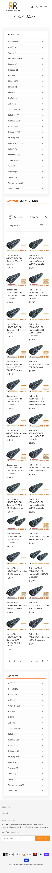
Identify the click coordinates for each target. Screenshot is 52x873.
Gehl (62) (11, 711)
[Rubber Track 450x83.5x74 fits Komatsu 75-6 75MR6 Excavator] (39, 278)
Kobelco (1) (12, 734)
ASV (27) (11, 683)
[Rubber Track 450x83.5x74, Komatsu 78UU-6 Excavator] (39, 623)
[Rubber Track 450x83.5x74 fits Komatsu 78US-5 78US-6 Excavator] (39, 385)
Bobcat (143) (13, 689)
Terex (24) (12, 774)
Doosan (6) (12, 64)
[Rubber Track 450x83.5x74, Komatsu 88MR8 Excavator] (39, 522)
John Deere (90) (14, 109)
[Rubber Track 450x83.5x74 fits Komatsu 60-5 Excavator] (16, 385)
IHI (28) (11, 717)
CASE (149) (12, 694)
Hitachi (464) (13, 81)
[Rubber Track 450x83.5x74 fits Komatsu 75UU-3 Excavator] (16, 244)
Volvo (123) (12, 177)
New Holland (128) (15, 143)
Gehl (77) (11, 75)
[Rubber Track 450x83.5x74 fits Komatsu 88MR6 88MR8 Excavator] (39, 488)
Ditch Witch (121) (15, 58)
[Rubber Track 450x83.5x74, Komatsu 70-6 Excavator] (39, 591)
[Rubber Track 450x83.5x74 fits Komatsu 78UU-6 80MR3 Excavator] (39, 244)
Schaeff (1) (12, 149)
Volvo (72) (12, 779)
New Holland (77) (15, 762)
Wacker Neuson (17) (16, 183)
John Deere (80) (14, 728)
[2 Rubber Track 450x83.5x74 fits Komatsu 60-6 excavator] (16, 522)
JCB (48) (11, 723)
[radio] (41, 225)
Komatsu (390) (14, 121)
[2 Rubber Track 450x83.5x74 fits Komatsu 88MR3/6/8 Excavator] (39, 557)
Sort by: (16, 217)
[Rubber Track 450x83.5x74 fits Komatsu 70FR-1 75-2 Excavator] (16, 313)
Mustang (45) (13, 138)
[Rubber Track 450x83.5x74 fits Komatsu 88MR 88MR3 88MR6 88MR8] (16, 623)
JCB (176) (12, 104)
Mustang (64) (13, 757)
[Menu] (45, 7)
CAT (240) (12, 53)
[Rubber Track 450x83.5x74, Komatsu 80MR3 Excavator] (16, 591)
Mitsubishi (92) (14, 132)
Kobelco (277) (13, 115)
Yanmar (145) (13, 189)
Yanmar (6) (12, 791)
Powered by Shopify (35, 865)
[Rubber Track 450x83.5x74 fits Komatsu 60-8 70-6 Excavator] (16, 453)
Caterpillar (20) (14, 706)
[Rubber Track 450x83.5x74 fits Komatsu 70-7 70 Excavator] (39, 419)
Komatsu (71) (13, 740)
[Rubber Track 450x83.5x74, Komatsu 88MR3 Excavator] (16, 557)
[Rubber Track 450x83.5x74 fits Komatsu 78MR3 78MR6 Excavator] (16, 350)
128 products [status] (14, 225)
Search (5, 813)
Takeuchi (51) (13, 768)
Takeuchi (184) (14, 160)
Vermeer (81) (13, 172)
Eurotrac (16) (13, 70)
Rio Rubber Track (22, 865)
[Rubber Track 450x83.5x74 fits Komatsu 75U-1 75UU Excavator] (16, 278)
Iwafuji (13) (12, 98)
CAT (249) (12, 700)
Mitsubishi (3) (13, 751)
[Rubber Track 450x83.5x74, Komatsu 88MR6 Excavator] (39, 350)
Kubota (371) (13, 126)
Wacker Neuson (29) (16, 785)
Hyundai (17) (13, 87)
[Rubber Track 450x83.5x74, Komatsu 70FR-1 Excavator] (39, 453)
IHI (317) (11, 92)
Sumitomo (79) (14, 155)
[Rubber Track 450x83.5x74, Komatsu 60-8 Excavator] (16, 419)
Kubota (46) (13, 745)
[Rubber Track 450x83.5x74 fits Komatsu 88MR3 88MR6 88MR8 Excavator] (39, 313)
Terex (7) (11, 166)
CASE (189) (12, 47)
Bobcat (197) (13, 41)
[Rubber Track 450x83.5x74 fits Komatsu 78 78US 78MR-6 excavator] (16, 488)
